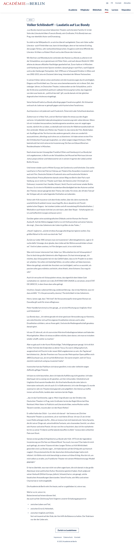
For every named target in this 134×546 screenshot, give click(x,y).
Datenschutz (68, 537)
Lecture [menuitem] (115, 10)
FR (112, 3)
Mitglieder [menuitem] (85, 10)
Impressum (58, 537)
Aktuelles (127, 3)
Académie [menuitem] (72, 10)
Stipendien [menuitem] (126, 10)
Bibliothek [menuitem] (97, 10)
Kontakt (118, 3)
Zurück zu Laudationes (67, 530)
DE (107, 3)
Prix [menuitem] (106, 10)
